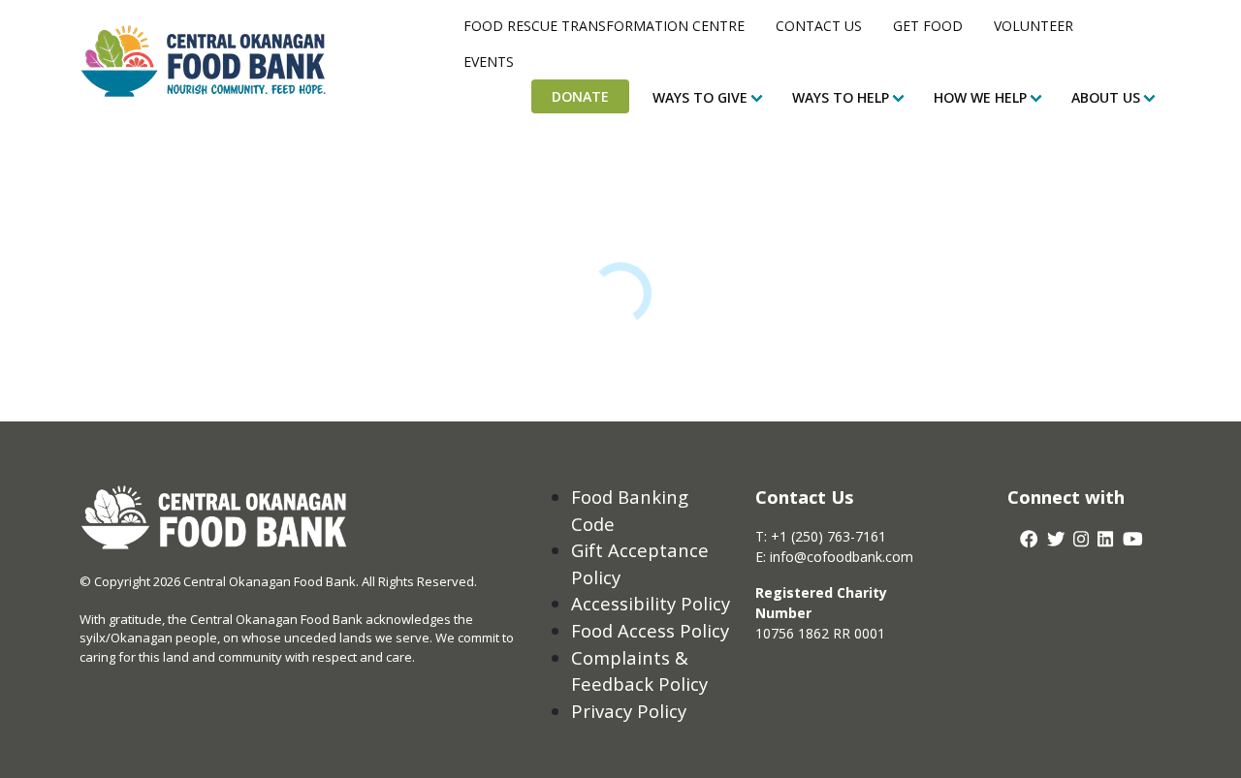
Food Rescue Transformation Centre (604, 25)
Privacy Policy (628, 711)
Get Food (928, 25)
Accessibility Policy (650, 603)
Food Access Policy (650, 630)
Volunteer (1033, 25)
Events (488, 61)
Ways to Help (840, 97)
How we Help (980, 97)
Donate (580, 96)
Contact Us (819, 25)
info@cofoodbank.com (841, 556)
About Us (1105, 97)
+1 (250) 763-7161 (828, 536)
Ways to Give (700, 97)
